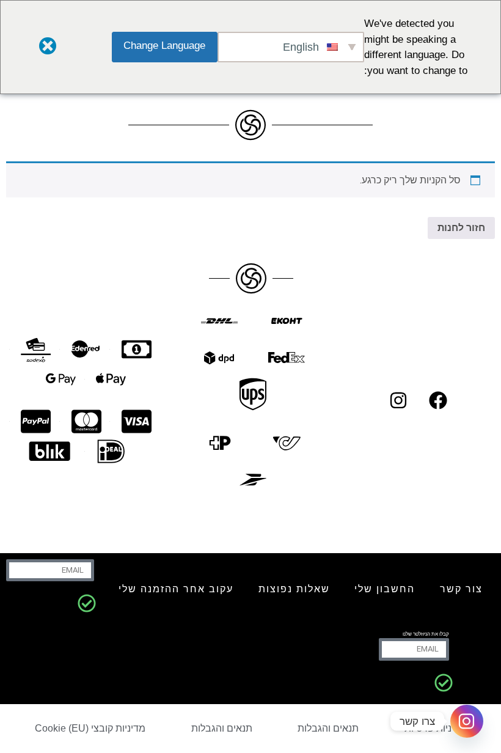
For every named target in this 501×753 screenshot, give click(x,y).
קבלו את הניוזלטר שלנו (426, 634)
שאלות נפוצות (294, 589)
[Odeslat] (86, 603)
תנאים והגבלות (328, 728)
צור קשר (461, 589)
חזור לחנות (461, 227)
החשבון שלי (384, 589)
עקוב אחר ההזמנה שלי (176, 589)
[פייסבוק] (438, 400)
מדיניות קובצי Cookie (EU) (90, 728)
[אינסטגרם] (398, 400)
